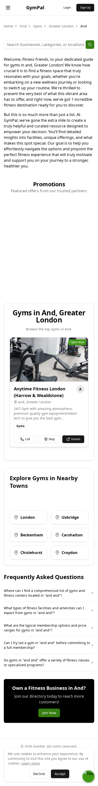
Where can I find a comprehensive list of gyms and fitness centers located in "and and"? (44, 593)
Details (75, 439)
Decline (39, 773)
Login (67, 7)
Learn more (30, 763)
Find (23, 26)
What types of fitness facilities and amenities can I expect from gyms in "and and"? (44, 610)
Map (52, 439)
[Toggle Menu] (8, 7)
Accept (60, 773)
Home (8, 26)
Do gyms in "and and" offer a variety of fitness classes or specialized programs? (46, 662)
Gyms (37, 26)
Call (27, 439)
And (83, 26)
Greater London (61, 26)
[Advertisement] (49, 246)
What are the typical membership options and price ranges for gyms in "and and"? (45, 627)
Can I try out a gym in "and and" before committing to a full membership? (47, 645)
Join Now (49, 712)
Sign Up (85, 7)
